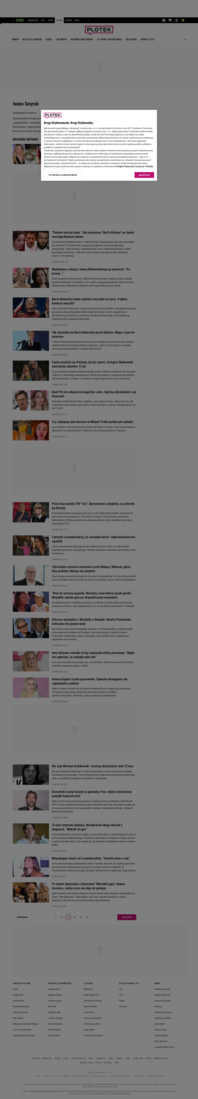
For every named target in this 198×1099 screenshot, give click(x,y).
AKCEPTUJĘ (144, 175)
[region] (99, 145)
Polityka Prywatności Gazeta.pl (130, 166)
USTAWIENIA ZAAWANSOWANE (63, 175)
